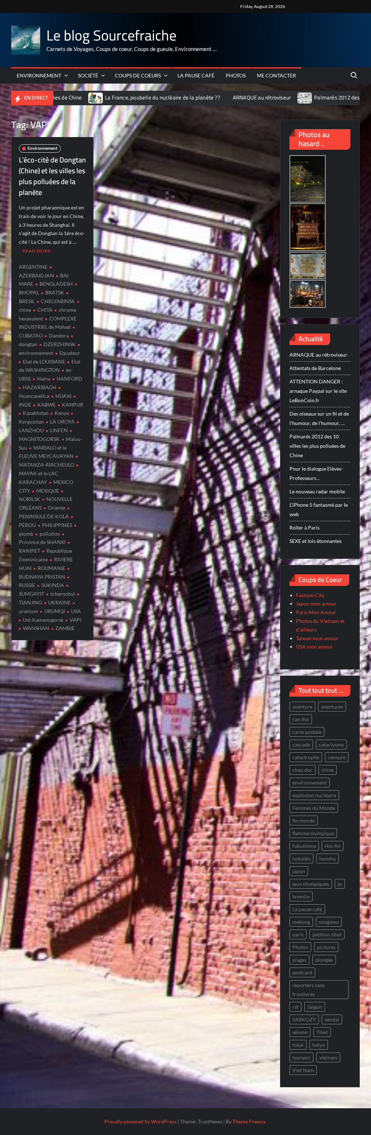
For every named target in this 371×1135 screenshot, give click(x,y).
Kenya (62, 413)
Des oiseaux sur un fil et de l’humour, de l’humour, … (319, 418)
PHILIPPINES (57, 525)
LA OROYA (62, 421)
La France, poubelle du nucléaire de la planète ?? (127, 97)
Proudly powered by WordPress (140, 1121)
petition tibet (327, 934)
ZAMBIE (65, 628)
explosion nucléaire (314, 795)
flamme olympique (313, 833)
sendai (332, 1019)
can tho (300, 719)
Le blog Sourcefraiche (111, 35)
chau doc (302, 770)
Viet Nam (303, 1070)
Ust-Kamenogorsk (43, 620)
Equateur (69, 353)
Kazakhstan (36, 413)
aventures (332, 706)
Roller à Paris (304, 527)
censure (337, 757)
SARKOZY (304, 1019)
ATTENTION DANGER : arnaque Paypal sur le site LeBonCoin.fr (318, 390)
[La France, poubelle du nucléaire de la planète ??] (60, 97)
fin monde (303, 820)
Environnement (39, 75)
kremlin (301, 896)
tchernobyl (62, 594)
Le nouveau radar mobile (317, 491)
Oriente (56, 508)
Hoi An (333, 846)
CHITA (45, 310)
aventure (302, 706)
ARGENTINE (33, 267)
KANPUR (72, 404)
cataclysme (331, 744)
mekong (301, 922)
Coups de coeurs (138, 75)
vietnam (328, 1057)
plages (299, 960)
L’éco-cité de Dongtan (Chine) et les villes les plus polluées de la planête (52, 176)
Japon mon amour (316, 603)
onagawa (329, 922)
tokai (298, 1045)
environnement (309, 782)
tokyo (318, 1045)
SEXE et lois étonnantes (315, 541)
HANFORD (69, 378)
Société (88, 75)
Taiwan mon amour (317, 638)
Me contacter (276, 75)
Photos (236, 75)
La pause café (196, 75)
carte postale (306, 732)
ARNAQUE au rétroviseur (226, 97)
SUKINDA (52, 585)
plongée (324, 960)
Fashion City (310, 595)
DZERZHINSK (59, 344)
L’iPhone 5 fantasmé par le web (318, 509)
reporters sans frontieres (308, 989)
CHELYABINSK (58, 301)
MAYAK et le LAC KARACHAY (38, 477)
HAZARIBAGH (40, 387)
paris (298, 934)
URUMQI (54, 611)
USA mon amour (314, 646)
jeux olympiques (310, 884)
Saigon (314, 1007)
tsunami (301, 1057)
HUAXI (63, 396)
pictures (326, 947)
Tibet (322, 1032)
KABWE (46, 404)
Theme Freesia (249, 1121)
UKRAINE (59, 602)
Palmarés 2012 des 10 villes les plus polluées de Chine (317, 445)
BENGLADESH (56, 284)
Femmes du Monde (313, 808)
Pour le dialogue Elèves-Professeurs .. (316, 473)
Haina (43, 378)
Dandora (59, 335)
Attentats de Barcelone (315, 368)
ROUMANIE (51, 568)
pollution (49, 534)
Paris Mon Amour (316, 612)
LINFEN (59, 430)
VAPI (75, 620)
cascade (301, 744)
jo (340, 884)
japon (298, 871)
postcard (302, 972)
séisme (300, 1032)
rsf (295, 1007)
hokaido (301, 858)
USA (76, 611)
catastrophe (305, 757)
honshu (327, 858)
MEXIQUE (47, 491)
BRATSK (54, 292)
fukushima (304, 846)
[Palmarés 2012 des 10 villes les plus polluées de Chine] (270, 97)
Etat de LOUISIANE (44, 361)
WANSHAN (36, 628)
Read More (36, 251)
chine (327, 770)
